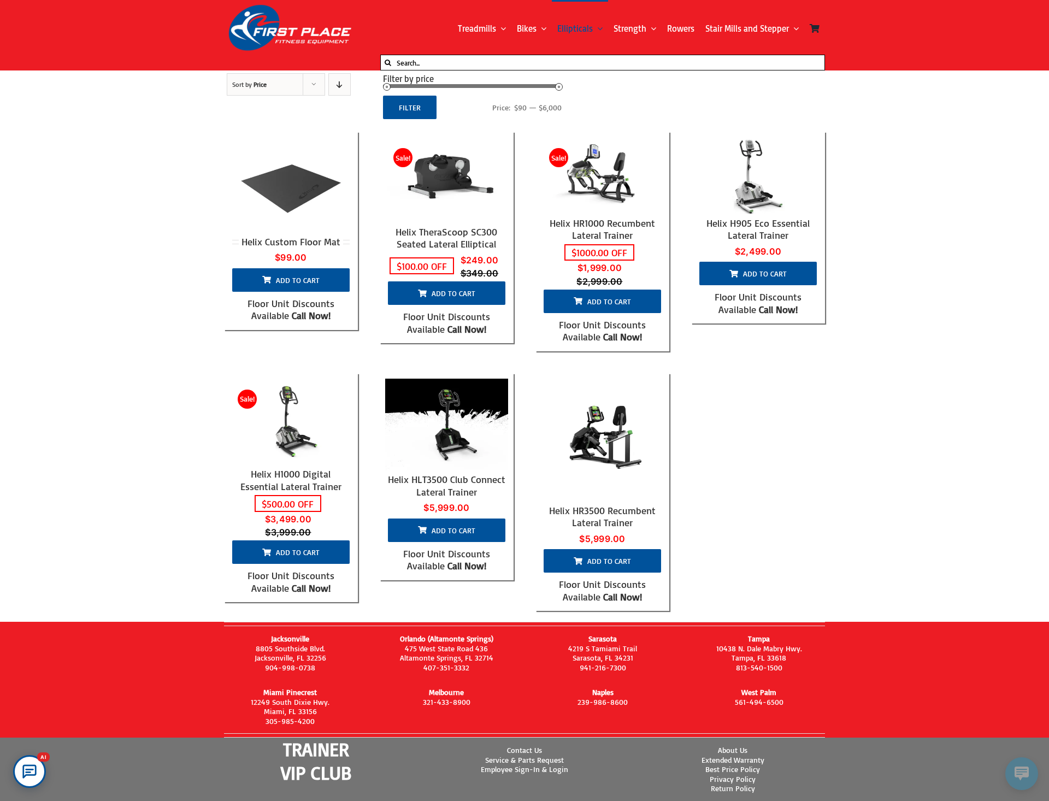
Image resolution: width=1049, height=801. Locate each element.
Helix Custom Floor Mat (290, 241)
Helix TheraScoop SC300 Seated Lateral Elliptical (446, 238)
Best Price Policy (732, 769)
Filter (410, 107)
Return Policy (733, 788)
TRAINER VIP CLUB (316, 761)
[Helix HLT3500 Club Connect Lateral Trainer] (446, 425)
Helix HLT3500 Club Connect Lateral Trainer (446, 485)
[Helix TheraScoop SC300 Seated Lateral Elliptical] (446, 180)
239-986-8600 (602, 701)
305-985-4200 (290, 721)
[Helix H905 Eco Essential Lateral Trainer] (758, 175)
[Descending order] (339, 84)
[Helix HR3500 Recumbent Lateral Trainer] (602, 440)
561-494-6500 (759, 701)
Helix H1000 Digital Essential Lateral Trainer (290, 480)
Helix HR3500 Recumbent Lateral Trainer (602, 516)
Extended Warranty (733, 759)
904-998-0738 (290, 667)
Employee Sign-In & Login (524, 769)
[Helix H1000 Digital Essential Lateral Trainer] (290, 422)
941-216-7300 (603, 667)
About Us (732, 750)
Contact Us (524, 750)
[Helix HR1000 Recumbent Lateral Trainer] (602, 175)
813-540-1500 (759, 667)
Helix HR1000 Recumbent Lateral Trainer (602, 229)
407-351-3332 (446, 667)
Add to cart (298, 280)
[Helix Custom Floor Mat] (290, 185)
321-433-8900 (446, 701)
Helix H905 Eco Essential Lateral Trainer (758, 229)
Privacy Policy (733, 779)
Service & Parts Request (524, 759)
